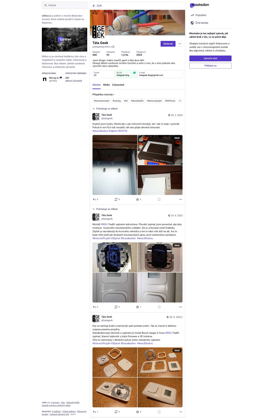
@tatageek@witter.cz (102, 47)
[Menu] (180, 44)
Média (106, 84)
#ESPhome (170, 101)
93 (107, 54)
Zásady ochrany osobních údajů (56, 405)
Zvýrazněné (118, 84)
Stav (63, 402)
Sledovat (168, 43)
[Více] (181, 199)
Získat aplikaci (69, 411)
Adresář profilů (72, 402)
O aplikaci (56, 411)
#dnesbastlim (137, 101)
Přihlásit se (210, 65)
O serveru (55, 402)
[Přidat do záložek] (159, 199)
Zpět (99, 5)
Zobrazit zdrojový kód (59, 414)
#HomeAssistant (101, 101)
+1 (180, 101)
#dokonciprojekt (154, 101)
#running (117, 101)
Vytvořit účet (210, 58)
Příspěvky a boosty (102, 94)
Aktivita (96, 84)
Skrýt (177, 138)
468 (94, 54)
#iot (126, 101)
